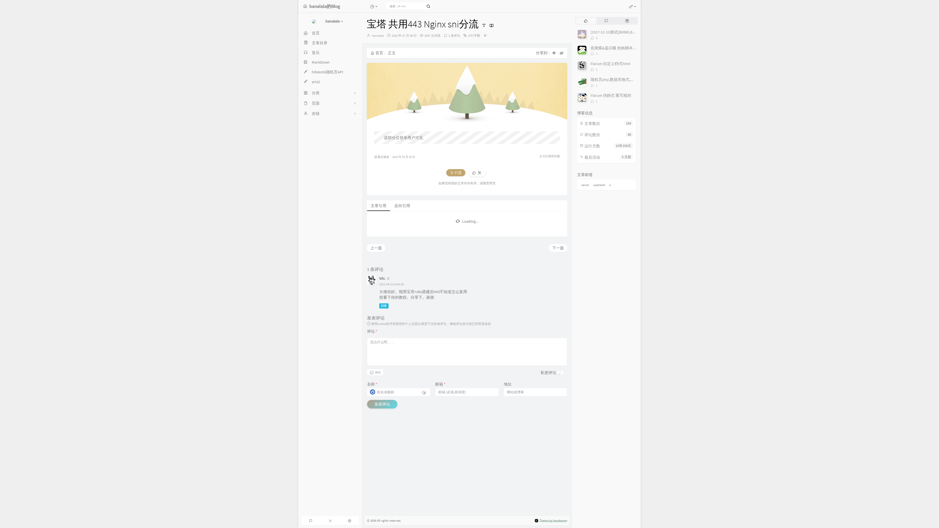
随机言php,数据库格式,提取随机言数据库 (626, 79)
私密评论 (548, 372)
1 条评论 (454, 35)
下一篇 (558, 247)
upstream (599, 185)
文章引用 (378, 205)
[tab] (585, 20)
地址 (508, 384)
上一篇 (376, 247)
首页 (379, 52)
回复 (384, 306)
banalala (378, 35)
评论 (372, 331)
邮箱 (440, 384)
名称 (372, 384)
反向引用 (402, 205)
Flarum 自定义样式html (610, 63)
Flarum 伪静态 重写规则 (611, 95)
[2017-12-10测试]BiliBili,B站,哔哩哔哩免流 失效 (630, 32)
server (585, 185)
